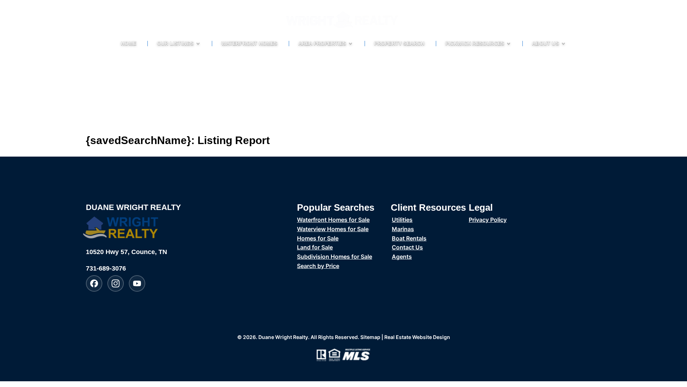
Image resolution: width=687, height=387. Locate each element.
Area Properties (322, 43)
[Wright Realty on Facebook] (94, 283)
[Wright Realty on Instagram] (115, 283)
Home (128, 43)
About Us (545, 43)
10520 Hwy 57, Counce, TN (126, 251)
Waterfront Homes (249, 43)
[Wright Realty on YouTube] (137, 283)
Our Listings (175, 43)
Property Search (399, 43)
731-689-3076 (106, 268)
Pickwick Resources (475, 43)
